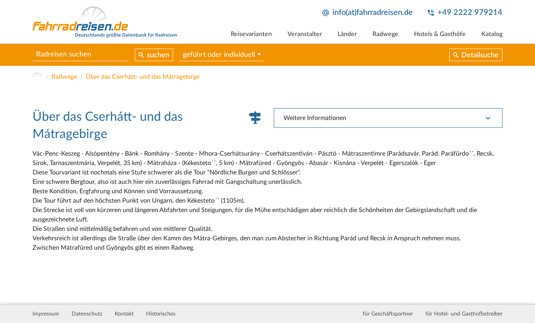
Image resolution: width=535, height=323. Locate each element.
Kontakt (124, 314)
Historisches (160, 314)
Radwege (385, 34)
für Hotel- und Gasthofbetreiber (463, 314)
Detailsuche (480, 55)
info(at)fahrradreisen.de (373, 12)
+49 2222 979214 (469, 12)
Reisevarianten (251, 34)
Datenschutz (87, 314)
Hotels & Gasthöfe (440, 34)
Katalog (491, 34)
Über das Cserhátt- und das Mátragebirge (142, 77)
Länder (347, 34)
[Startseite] (38, 77)
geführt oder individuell (219, 54)
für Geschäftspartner (388, 314)
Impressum (46, 314)
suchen (158, 55)
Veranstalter (304, 34)
